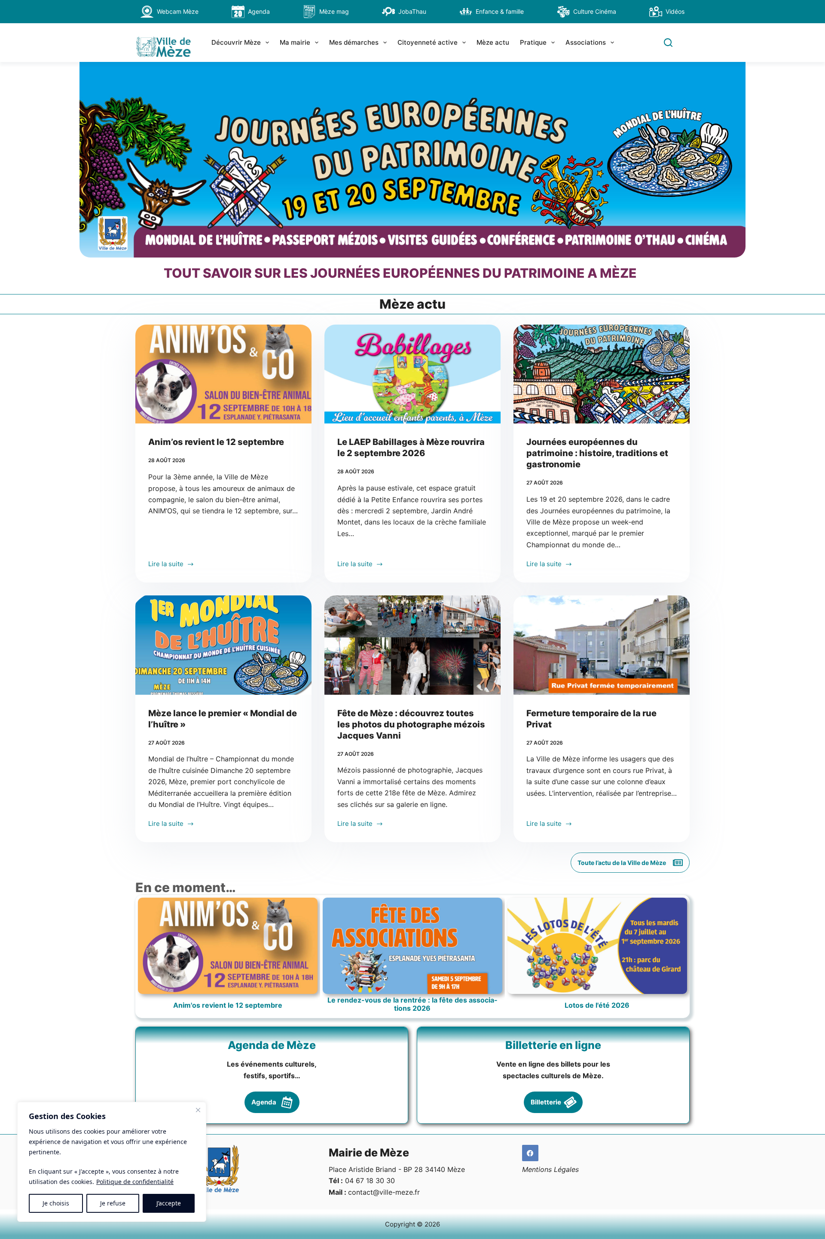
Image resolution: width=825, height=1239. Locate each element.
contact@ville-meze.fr (384, 1192)
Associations (585, 42)
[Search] (668, 42)
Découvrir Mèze (236, 42)
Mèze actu (493, 42)
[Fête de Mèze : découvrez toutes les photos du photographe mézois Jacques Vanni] (412, 645)
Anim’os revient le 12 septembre (216, 442)
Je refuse (112, 1203)
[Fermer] (198, 1110)
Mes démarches (354, 42)
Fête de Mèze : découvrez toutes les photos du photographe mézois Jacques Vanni (411, 724)
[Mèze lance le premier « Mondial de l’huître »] (223, 645)
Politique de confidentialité (135, 1182)
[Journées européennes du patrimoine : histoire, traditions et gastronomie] (601, 374)
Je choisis (56, 1203)
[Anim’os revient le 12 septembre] (223, 374)
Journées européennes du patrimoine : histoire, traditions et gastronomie (597, 453)
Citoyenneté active (427, 42)
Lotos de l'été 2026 (597, 1005)
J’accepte (168, 1203)
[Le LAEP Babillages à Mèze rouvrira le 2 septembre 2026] (412, 374)
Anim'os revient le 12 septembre (227, 1005)
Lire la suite (165, 565)
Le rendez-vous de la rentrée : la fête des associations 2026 (412, 1004)
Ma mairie (295, 42)
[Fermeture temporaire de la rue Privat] (601, 645)
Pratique (533, 42)
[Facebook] (530, 1153)
